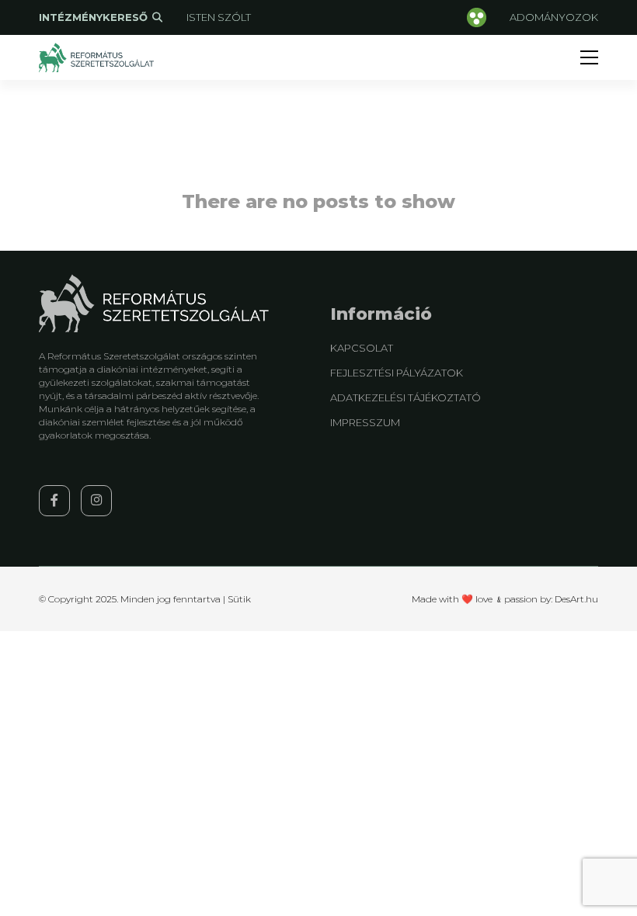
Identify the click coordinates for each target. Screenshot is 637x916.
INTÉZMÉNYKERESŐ (95, 17)
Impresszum (365, 422)
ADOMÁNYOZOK (554, 17)
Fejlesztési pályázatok (396, 372)
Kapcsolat (361, 348)
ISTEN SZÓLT (218, 17)
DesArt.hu (576, 599)
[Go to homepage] (97, 57)
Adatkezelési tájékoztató (405, 397)
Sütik (239, 599)
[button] (589, 57)
